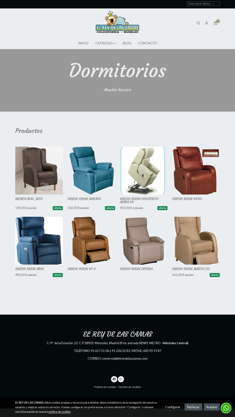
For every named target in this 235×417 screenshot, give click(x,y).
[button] (105, 43)
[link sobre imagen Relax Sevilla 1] (144, 241)
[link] (117, 23)
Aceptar (211, 407)
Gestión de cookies (129, 387)
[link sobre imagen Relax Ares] (39, 241)
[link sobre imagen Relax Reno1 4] (196, 171)
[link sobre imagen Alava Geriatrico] (144, 171)
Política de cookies (105, 387)
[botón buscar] (198, 23)
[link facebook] (114, 378)
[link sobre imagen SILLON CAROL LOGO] (39, 171)
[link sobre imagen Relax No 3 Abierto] (91, 241)
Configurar (172, 407)
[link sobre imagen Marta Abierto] (196, 241)
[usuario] (207, 23)
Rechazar (193, 407)
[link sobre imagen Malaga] (91, 171)
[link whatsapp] (121, 378)
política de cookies (60, 411)
